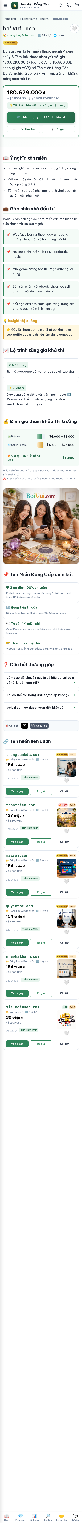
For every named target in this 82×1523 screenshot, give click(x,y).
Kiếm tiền (61, 1517)
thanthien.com (20, 805)
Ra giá (41, 791)
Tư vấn (75, 1517)
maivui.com (17, 855)
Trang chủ (9, 19)
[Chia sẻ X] (24, 726)
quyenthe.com (19, 905)
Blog (6, 1517)
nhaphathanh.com (23, 956)
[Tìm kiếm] (60, 5)
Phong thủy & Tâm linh (34, 19)
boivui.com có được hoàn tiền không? (35, 707)
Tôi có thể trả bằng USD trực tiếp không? (38, 695)
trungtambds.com (23, 754)
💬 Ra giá (58, 129)
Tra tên (48, 1517)
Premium (20, 1517)
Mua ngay (17, 791)
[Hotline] (68, 5)
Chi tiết (64, 791)
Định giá (34, 1517)
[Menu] (5, 5)
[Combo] (76, 5)
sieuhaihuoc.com (23, 1007)
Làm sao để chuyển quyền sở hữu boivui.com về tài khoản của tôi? (40, 680)
